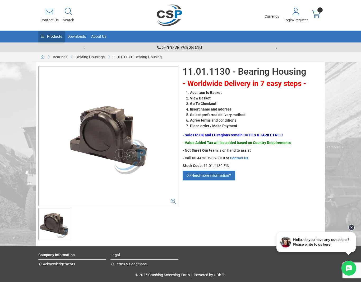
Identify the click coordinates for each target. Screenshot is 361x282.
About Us (98, 36)
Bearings (60, 57)
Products (54, 36)
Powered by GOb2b (209, 275)
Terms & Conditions (130, 264)
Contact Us (239, 158)
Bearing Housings (90, 57)
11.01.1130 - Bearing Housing (137, 57)
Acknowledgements (58, 264)
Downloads (76, 36)
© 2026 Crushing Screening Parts (162, 275)
